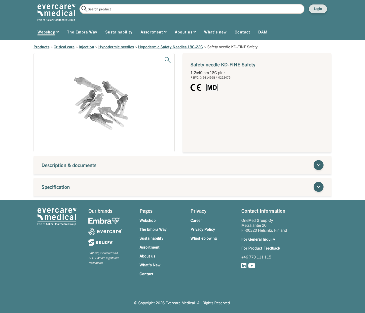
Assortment (150, 246)
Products (41, 46)
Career (196, 220)
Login (318, 8)
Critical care (64, 46)
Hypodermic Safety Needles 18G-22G (170, 46)
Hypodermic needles (116, 46)
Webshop (148, 220)
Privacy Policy (202, 229)
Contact (146, 273)
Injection (86, 46)
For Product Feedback (260, 247)
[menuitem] (48, 32)
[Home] (56, 12)
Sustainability (151, 237)
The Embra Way (153, 229)
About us (147, 255)
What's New (150, 264)
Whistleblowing (203, 237)
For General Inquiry (258, 238)
